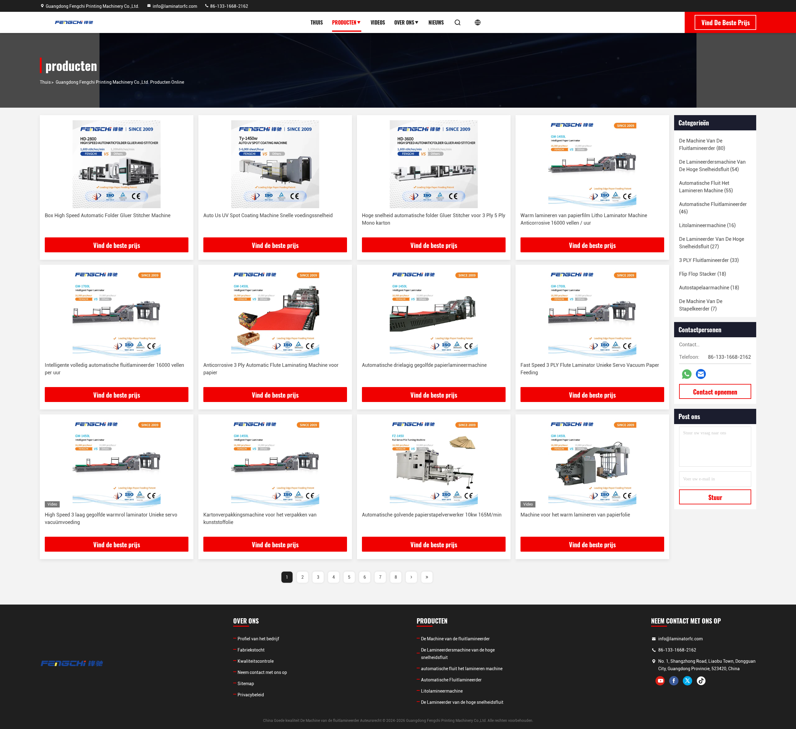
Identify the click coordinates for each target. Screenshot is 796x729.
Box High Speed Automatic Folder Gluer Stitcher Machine (107, 215)
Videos (378, 22)
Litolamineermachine (442, 691)
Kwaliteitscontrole (256, 661)
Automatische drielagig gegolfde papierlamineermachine (424, 365)
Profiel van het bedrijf (258, 638)
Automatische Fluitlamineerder (451, 679)
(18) (702, 274)
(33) (709, 260)
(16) (707, 225)
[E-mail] (701, 374)
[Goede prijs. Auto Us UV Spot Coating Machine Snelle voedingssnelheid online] (275, 164)
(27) (711, 243)
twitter (687, 680)
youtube (660, 680)
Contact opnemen (715, 391)
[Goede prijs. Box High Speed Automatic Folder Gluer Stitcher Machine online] (116, 164)
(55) (706, 187)
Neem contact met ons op (262, 672)
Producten (344, 22)
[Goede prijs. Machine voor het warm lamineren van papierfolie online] (592, 463)
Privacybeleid (251, 694)
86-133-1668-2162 (228, 6)
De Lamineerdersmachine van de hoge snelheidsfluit (458, 653)
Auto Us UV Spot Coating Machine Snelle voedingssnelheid (268, 215)
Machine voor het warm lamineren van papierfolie (575, 515)
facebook (673, 680)
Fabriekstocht (251, 649)
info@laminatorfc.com (175, 6)
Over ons (404, 22)
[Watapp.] (686, 374)
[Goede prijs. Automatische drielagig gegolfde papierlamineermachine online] (434, 314)
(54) (712, 165)
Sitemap (246, 683)
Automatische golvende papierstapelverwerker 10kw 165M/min (432, 515)
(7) (700, 305)
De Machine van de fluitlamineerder (455, 638)
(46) (713, 208)
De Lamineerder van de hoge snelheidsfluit (462, 702)
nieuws (436, 22)
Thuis (317, 22)
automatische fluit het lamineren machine (461, 668)
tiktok (701, 680)
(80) (702, 144)
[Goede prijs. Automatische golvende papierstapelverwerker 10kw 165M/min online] (434, 463)
